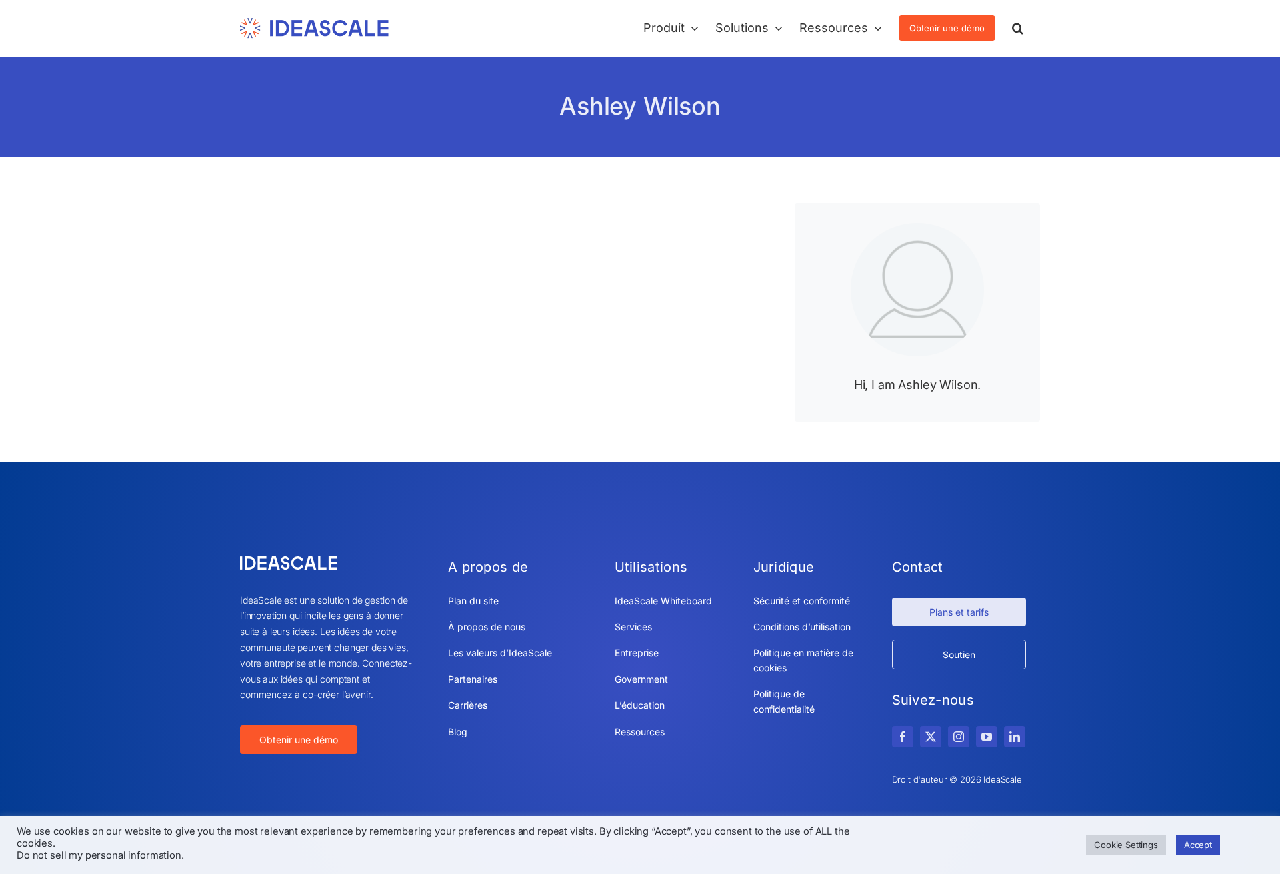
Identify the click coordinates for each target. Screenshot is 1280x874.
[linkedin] (1014, 736)
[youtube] (986, 736)
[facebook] (902, 736)
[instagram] (958, 736)
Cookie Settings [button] (1126, 844)
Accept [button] (1198, 844)
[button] (1017, 28)
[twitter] (930, 736)
